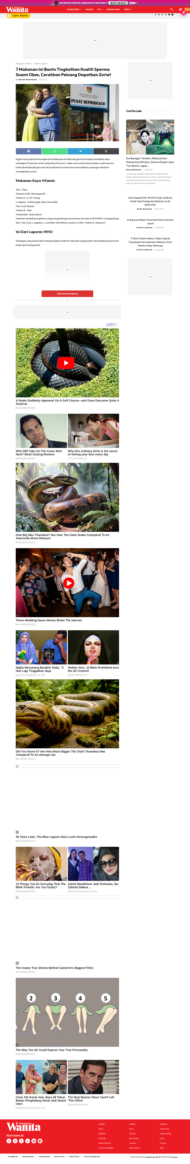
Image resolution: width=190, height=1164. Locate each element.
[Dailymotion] (172, 15)
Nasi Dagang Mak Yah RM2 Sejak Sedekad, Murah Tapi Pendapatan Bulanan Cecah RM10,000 (150, 201)
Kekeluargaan (41, 63)
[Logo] (17, 9)
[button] (171, 9)
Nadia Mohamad (133, 169)
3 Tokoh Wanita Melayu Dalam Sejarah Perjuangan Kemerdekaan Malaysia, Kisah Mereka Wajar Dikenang (150, 242)
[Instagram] (159, 15)
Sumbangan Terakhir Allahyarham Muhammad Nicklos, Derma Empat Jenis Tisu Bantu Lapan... (150, 162)
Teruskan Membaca (67, 294)
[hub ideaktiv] (181, 8)
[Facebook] (155, 15)
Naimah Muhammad (27, 79)
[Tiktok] (165, 15)
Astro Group (174, 1157)
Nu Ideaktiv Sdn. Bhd (151, 1157)
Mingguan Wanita (23, 63)
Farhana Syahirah (144, 227)
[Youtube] (169, 15)
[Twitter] (162, 15)
